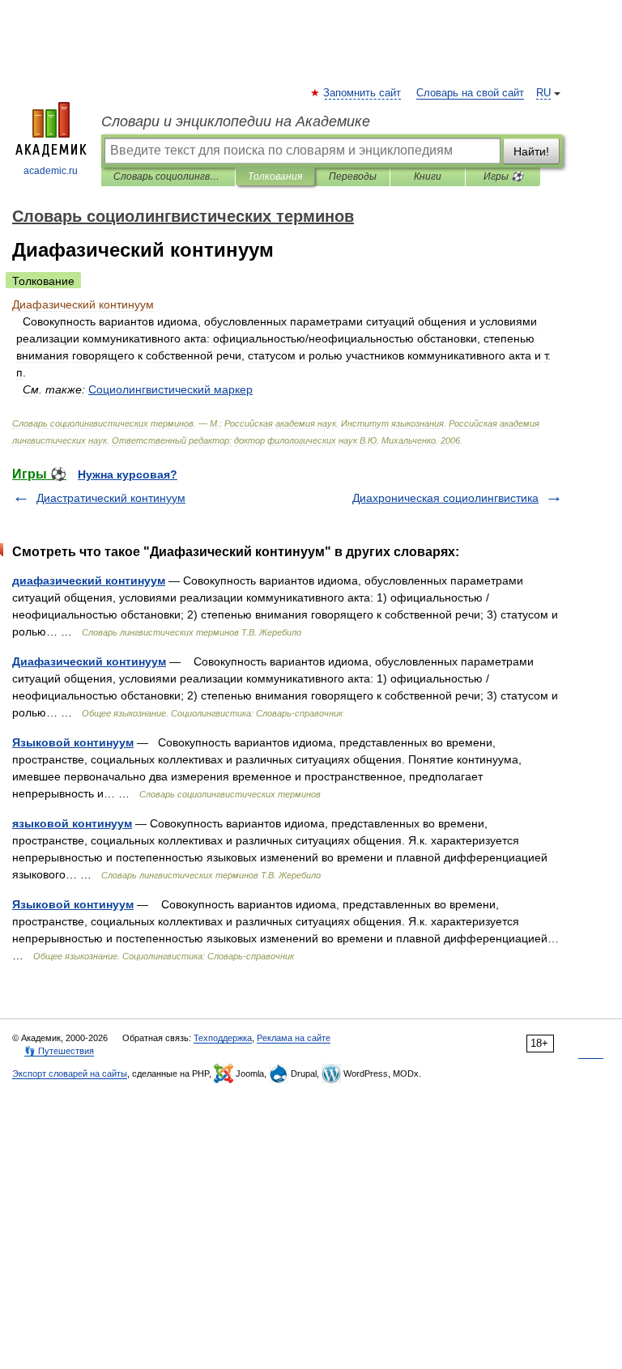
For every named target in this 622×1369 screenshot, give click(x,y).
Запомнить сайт (363, 93)
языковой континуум (72, 823)
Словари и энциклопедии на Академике (235, 121)
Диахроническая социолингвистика (445, 497)
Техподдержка (223, 1038)
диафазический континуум (88, 580)
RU (543, 93)
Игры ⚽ (503, 176)
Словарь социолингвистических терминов (168, 176)
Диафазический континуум (89, 661)
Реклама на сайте (293, 1038)
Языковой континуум (73, 742)
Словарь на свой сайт (470, 93)
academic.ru (50, 170)
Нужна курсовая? (127, 474)
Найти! (531, 151)
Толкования (275, 176)
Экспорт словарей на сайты (69, 1073)
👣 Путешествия (59, 1051)
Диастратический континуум (110, 497)
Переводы (353, 176)
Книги (427, 176)
